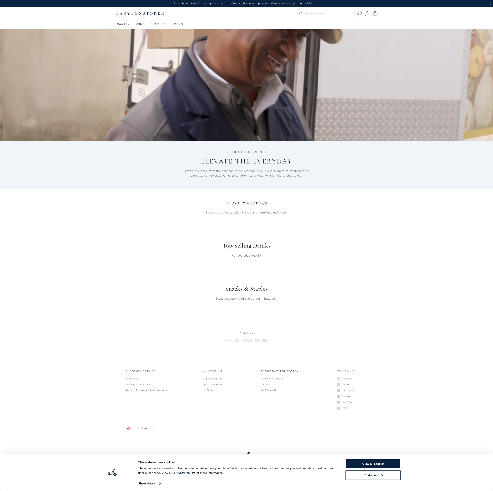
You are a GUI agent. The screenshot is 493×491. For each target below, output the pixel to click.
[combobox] (141, 429)
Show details (147, 483)
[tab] (123, 24)
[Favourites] (359, 13)
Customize (371, 475)
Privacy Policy (184, 472)
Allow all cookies (373, 463)
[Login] (367, 13)
